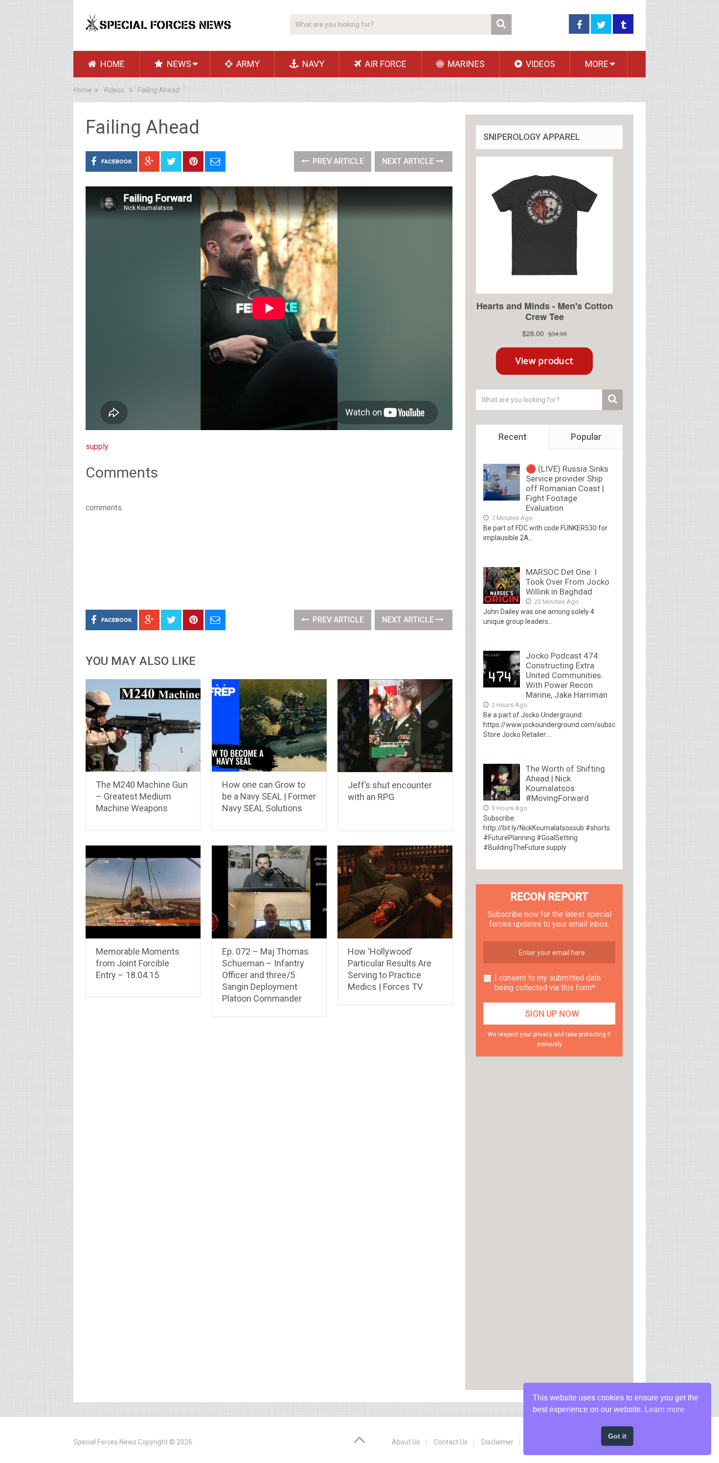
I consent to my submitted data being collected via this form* (547, 982)
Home (111, 64)
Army (247, 64)
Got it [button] (617, 1436)
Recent (512, 437)
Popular (586, 437)
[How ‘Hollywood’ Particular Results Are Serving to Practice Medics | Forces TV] (394, 892)
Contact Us (451, 1442)
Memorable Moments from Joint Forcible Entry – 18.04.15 (138, 963)
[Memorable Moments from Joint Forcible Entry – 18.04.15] (143, 892)
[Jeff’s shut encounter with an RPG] (394, 725)
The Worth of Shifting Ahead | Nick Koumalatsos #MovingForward (565, 783)
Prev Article (337, 161)
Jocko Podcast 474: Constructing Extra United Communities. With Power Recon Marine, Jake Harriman (566, 675)
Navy (312, 64)
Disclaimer (497, 1442)
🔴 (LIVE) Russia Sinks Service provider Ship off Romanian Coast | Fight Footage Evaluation (567, 488)
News (178, 64)
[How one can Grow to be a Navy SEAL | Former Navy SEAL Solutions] (269, 725)
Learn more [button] (664, 1409)
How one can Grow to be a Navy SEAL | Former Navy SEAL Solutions (269, 796)
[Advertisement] (264, 559)
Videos (539, 64)
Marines (465, 64)
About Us (406, 1442)
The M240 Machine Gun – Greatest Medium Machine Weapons (142, 796)
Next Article (409, 161)
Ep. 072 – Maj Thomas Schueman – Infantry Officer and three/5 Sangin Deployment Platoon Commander (265, 975)
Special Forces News (104, 1442)
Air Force (384, 64)
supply (97, 446)
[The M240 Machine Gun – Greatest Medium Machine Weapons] (143, 725)
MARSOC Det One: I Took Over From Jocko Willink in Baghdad (567, 581)
